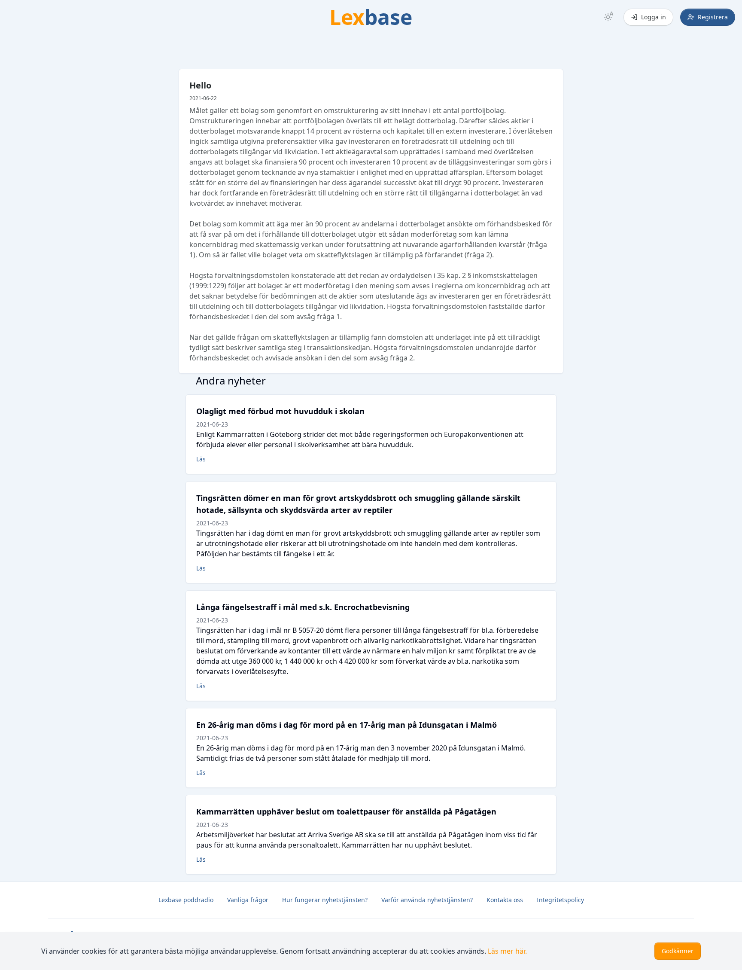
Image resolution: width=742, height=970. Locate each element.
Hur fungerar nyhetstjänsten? (325, 900)
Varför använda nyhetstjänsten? (427, 900)
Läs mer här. (507, 951)
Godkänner (677, 951)
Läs (201, 459)
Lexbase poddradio (185, 900)
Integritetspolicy (560, 900)
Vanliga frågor (247, 900)
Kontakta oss (505, 900)
